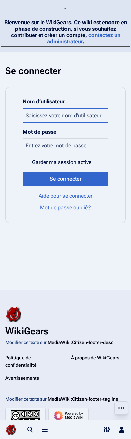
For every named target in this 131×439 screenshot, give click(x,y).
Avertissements (22, 378)
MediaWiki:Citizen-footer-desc (80, 342)
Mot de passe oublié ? (65, 207)
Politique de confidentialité (21, 361)
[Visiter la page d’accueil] (10, 429)
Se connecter (66, 179)
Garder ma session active (61, 162)
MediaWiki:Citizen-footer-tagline (83, 399)
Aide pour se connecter (65, 196)
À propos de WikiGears (95, 357)
